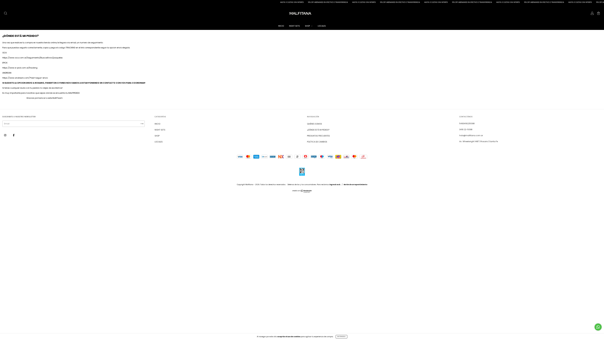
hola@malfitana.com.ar (471, 135)
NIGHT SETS (294, 26)
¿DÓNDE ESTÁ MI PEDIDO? (318, 129)
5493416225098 (467, 123)
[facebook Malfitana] (14, 135)
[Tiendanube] (302, 192)
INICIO (281, 26)
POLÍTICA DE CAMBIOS (317, 141)
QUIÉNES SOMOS (314, 123)
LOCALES (322, 26)
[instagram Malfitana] (5, 135)
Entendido (341, 336)
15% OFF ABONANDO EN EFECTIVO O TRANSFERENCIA (310, 2)
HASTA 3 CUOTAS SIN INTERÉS (274, 2)
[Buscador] (5, 13)
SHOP (307, 26)
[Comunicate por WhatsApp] (598, 327)
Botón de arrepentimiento (355, 184)
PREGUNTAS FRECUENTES (318, 135)
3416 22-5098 (465, 129)
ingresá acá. (335, 184)
